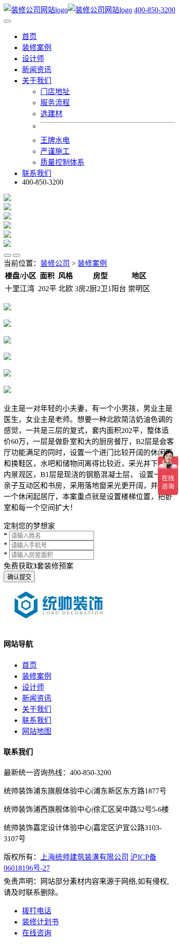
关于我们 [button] (36, 80)
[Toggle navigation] (7, 21)
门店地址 (55, 92)
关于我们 (36, 709)
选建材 (51, 114)
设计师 (33, 58)
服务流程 (55, 103)
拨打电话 (36, 911)
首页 (29, 36)
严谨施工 (55, 151)
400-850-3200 (154, 10)
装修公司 (55, 263)
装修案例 (36, 47)
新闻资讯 (36, 69)
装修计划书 (40, 922)
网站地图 (36, 731)
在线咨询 (36, 933)
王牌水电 (55, 140)
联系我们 (36, 173)
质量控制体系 (62, 162)
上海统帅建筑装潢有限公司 (84, 857)
